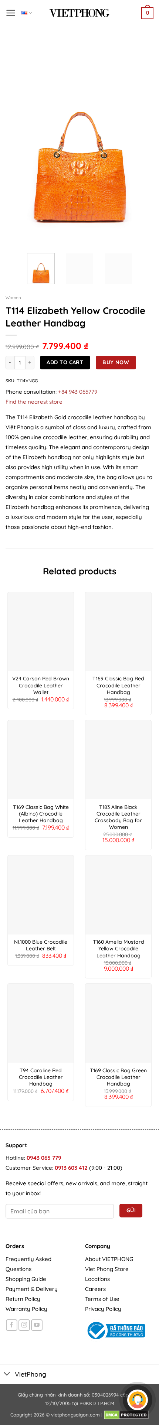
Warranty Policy (26, 1308)
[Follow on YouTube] (37, 1325)
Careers (95, 1288)
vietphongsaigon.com (75, 1415)
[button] (11, 13)
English (26, 13)
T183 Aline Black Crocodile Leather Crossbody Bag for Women (118, 817)
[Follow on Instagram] (24, 1325)
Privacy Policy (103, 1308)
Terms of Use (102, 1298)
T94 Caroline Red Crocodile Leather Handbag (41, 1077)
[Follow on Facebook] (11, 1325)
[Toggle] (7, 1374)
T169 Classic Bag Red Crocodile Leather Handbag (118, 685)
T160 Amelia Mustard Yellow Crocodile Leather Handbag (118, 948)
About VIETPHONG (109, 1258)
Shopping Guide (26, 1278)
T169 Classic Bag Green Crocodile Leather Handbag (118, 1077)
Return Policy (23, 1298)
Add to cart (65, 362)
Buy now (115, 362)
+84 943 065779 (77, 391)
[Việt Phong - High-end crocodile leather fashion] (79, 13)
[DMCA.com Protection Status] (126, 1415)
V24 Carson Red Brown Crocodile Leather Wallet (40, 685)
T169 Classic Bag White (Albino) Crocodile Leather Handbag (41, 814)
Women (13, 297)
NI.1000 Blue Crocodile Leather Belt (40, 945)
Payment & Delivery (32, 1288)
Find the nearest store (34, 401)
